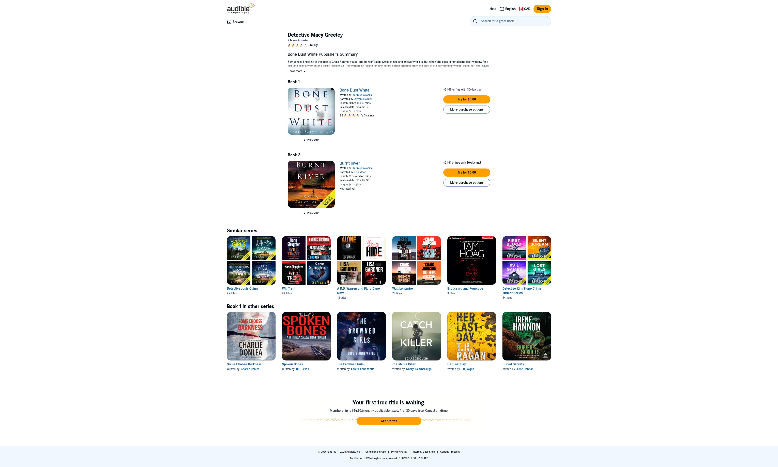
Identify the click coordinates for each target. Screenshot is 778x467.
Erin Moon (360, 172)
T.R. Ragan (467, 369)
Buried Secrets (513, 364)
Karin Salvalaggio (363, 95)
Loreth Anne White (362, 369)
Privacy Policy (399, 451)
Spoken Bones (292, 364)
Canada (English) (450, 451)
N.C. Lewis (302, 369)
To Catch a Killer (404, 364)
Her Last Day (456, 364)
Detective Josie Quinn (242, 289)
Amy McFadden (363, 99)
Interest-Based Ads (424, 451)
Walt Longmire (402, 289)
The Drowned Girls (350, 364)
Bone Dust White (355, 90)
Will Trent (288, 289)
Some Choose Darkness (244, 364)
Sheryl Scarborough (419, 369)
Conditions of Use (375, 451)
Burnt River (350, 163)
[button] (297, 71)
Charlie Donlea (250, 369)
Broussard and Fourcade (465, 289)
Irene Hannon (524, 369)
